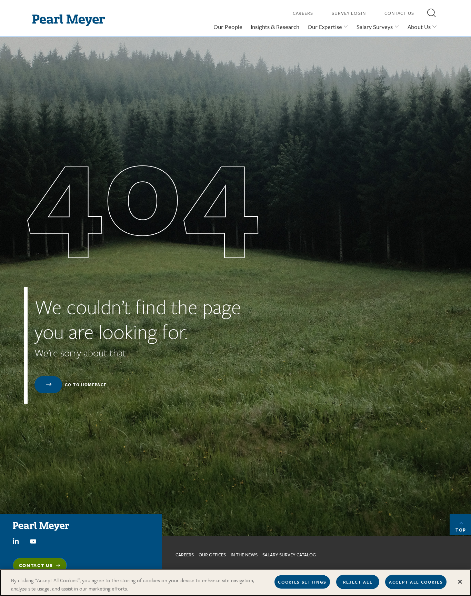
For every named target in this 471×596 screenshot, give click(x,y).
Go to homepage (86, 384)
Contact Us (399, 13)
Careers (303, 13)
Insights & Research (275, 26)
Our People (227, 26)
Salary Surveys (375, 26)
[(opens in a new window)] (16, 540)
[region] (235, 582)
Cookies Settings (302, 582)
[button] (431, 12)
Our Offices (212, 554)
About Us (419, 26)
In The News (244, 554)
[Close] (460, 581)
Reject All (358, 582)
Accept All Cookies (416, 582)
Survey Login (349, 13)
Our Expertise (325, 26)
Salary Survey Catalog (289, 554)
